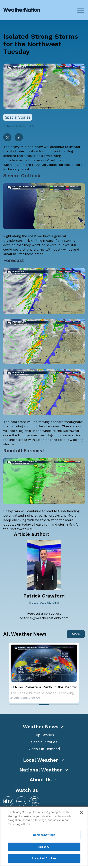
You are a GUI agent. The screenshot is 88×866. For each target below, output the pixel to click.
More (76, 634)
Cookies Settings (44, 834)
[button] (44, 727)
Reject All (44, 846)
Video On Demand (44, 749)
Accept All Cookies (44, 858)
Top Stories (44, 735)
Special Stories (44, 742)
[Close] (81, 812)
